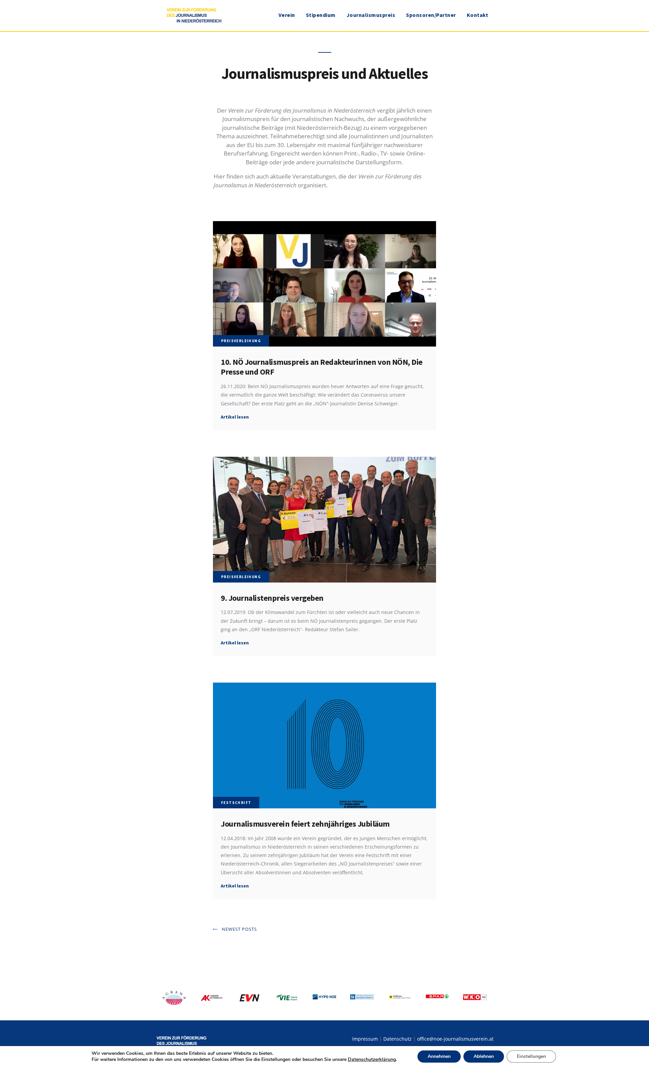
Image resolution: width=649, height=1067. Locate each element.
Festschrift (236, 802)
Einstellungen (531, 1056)
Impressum (365, 1039)
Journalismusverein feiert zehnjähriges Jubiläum (305, 824)
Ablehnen (484, 1056)
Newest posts (239, 929)
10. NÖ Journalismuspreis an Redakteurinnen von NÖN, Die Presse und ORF (322, 367)
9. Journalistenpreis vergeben (272, 598)
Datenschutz (397, 1039)
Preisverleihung (241, 340)
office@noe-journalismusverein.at (455, 1039)
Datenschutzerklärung (372, 1059)
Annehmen (439, 1056)
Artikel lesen (235, 417)
